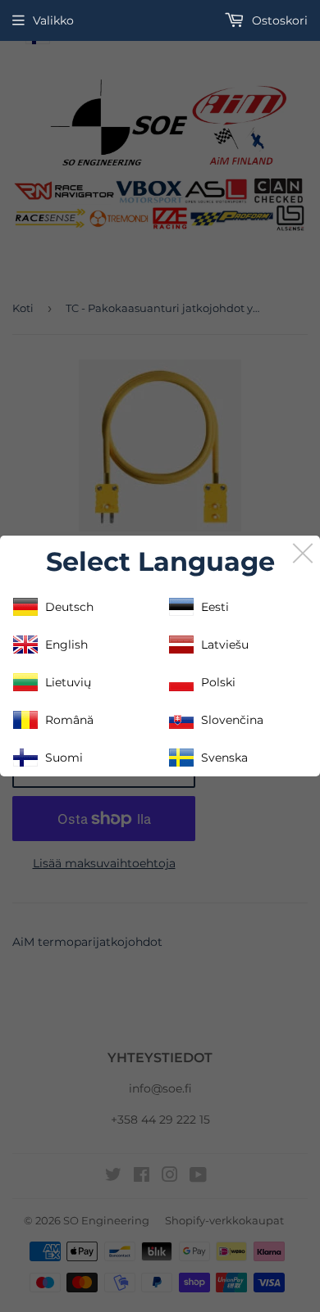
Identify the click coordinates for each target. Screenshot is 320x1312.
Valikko (53, 20)
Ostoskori (278, 20)
